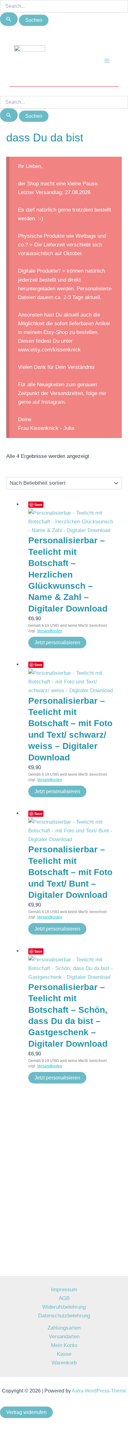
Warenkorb (64, 1363)
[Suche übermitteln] (9, 19)
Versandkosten (49, 631)
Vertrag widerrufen (26, 1412)
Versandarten (64, 1337)
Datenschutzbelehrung (64, 1316)
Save (38, 504)
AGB (64, 1298)
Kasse (64, 1354)
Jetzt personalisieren (57, 642)
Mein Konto (64, 1345)
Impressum (64, 1290)
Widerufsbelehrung (64, 1307)
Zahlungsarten (64, 1328)
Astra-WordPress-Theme (99, 1390)
